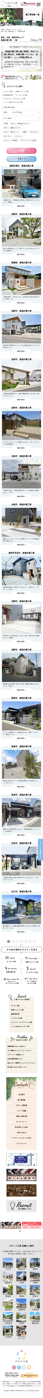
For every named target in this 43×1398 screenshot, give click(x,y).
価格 (13, 112)
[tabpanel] (11, 1225)
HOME (3, 29)
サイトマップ (21, 1143)
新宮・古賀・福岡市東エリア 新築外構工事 (13, 31)
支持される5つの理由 (28, 1381)
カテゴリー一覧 (16, 29)
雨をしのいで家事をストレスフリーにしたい (22, 1063)
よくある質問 (18, 1386)
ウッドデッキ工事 (21, 95)
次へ (21, 945)
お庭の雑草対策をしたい (15, 1059)
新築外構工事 (8, 95)
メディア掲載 (21, 1111)
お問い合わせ (21, 1132)
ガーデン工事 (8, 91)
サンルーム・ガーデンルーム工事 (14, 98)
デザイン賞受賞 (21, 1105)
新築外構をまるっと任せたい (17, 1046)
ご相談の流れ (18, 1381)
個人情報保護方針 (27, 1386)
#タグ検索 (8, 118)
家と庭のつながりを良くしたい (17, 1067)
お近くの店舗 (5, 1383)
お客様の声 (30, 1383)
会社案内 (21, 1094)
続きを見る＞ (21, 206)
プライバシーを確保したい (16, 1054)
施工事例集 (22, 1100)
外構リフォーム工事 (22, 91)
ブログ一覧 (6, 1386)
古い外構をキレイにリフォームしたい (19, 1050)
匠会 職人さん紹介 (21, 1127)
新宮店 (8, 29)
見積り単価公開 (21, 1116)
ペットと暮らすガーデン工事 (13, 102)
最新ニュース (10, 1381)
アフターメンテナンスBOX (21, 1138)
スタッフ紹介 (37, 1383)
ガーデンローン (21, 1122)
